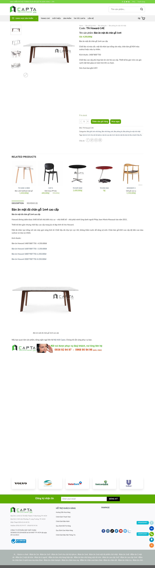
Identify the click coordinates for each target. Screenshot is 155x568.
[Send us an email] (128, 2)
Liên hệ (91, 18)
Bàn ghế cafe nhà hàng (94, 131)
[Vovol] (23, 483)
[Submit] (141, 9)
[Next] (72, 51)
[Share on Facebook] (88, 140)
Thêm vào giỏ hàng (100, 121)
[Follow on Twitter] (126, 2)
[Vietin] (77, 483)
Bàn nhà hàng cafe (107, 131)
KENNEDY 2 (131, 188)
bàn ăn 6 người (41, 557)
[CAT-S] (50, 173)
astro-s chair (23, 554)
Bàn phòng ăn (102, 25)
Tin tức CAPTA (79, 18)
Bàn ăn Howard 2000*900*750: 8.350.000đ (29, 259)
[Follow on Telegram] (125, 531)
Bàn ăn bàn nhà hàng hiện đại (61, 557)
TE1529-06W (77, 188)
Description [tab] (18, 203)
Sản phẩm (67, 18)
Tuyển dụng (141, 1)
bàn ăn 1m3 (45, 554)
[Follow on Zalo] (130, 531)
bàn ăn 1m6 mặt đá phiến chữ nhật (104, 554)
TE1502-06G (104, 188)
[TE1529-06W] (77, 173)
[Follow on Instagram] (124, 2)
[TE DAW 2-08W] (24, 173)
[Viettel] (50, 483)
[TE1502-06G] (104, 173)
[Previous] (27, 51)
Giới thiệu (56, 18)
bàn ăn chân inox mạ (71, 560)
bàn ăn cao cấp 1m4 (108, 135)
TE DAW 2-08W (24, 188)
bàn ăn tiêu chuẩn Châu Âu (133, 135)
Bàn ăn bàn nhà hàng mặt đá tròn (88, 557)
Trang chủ (45, 18)
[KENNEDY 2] (131, 173)
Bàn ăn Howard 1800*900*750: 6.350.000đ (29, 254)
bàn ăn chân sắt (111, 560)
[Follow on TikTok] (112, 531)
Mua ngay (115, 121)
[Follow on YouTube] (121, 531)
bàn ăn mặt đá (120, 135)
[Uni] (131, 483)
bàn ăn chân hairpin (52, 560)
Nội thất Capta (59, 340)
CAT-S (51, 188)
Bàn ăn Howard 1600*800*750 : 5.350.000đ (29, 249)
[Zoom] (25, 75)
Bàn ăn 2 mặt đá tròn (25, 557)
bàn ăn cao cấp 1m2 (111, 557)
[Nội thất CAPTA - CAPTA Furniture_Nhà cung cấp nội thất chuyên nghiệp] (23, 9)
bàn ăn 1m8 (124, 554)
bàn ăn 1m (35, 554)
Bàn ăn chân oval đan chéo (91, 560)
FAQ (133, 1)
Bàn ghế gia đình (90, 25)
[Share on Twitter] (92, 140)
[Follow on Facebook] (122, 2)
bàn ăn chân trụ (125, 560)
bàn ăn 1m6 (83, 554)
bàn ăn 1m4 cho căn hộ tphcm (92, 135)
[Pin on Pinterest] (100, 140)
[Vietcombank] (104, 483)
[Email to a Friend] (96, 140)
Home (81, 25)
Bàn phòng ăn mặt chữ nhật (117, 25)
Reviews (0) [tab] (32, 203)
